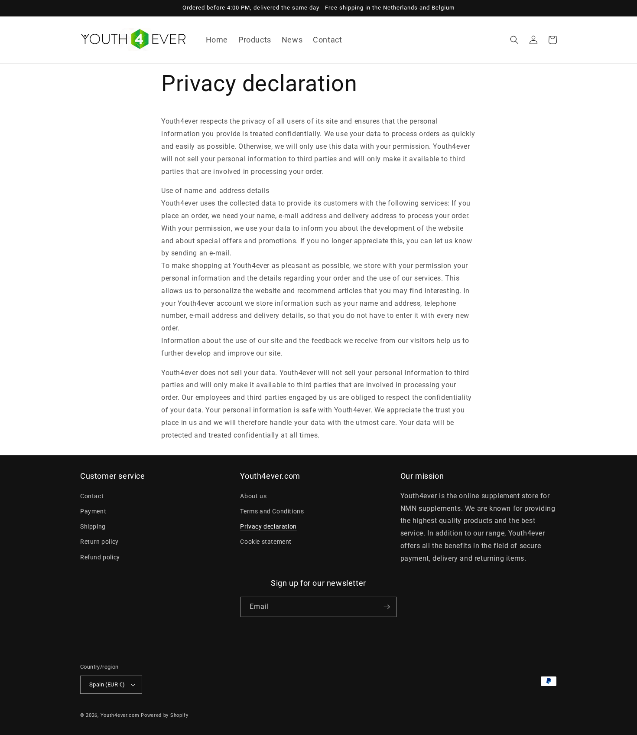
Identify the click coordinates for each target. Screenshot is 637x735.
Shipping (93, 526)
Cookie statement (266, 541)
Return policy (99, 541)
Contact (92, 496)
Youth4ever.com (120, 715)
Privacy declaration (268, 526)
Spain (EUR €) (107, 684)
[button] (514, 39)
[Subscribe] (386, 607)
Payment (93, 511)
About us (253, 496)
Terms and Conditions (272, 511)
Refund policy (100, 557)
